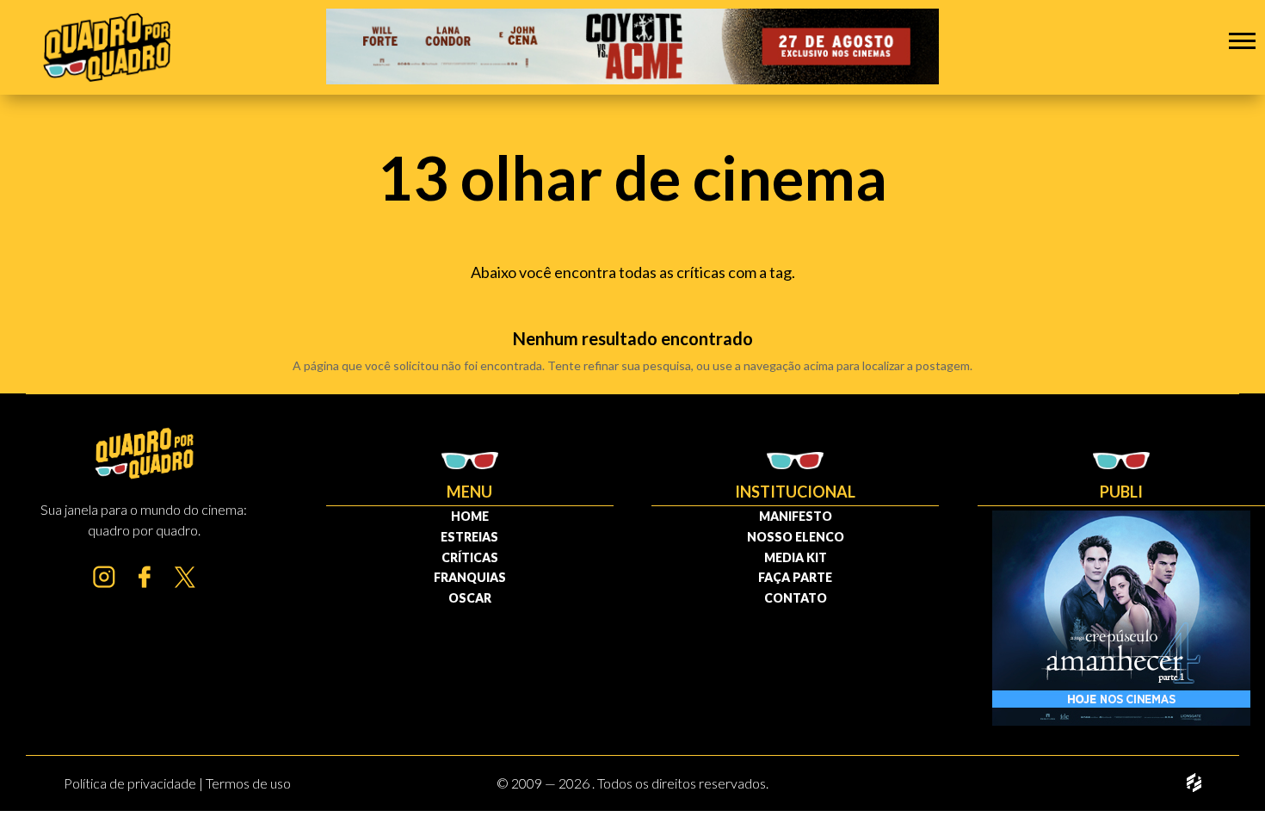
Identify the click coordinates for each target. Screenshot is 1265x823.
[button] (1242, 40)
